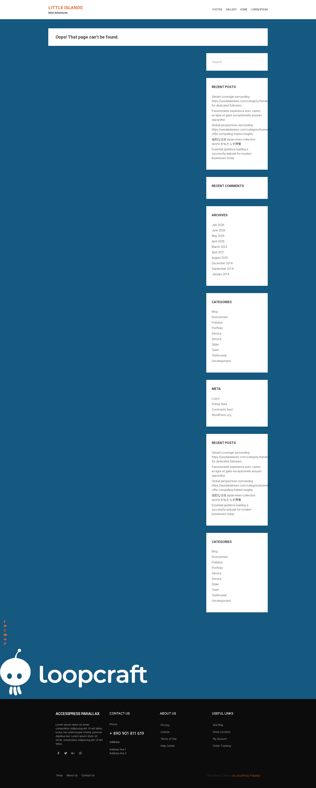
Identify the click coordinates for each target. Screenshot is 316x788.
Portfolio (217, 328)
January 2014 (220, 274)
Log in (215, 398)
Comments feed (222, 409)
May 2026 (218, 236)
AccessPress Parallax (246, 775)
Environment (220, 317)
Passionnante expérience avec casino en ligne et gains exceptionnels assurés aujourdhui (237, 115)
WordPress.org (221, 415)
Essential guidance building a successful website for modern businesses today (231, 154)
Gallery (231, 9)
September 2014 (223, 268)
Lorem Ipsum (259, 9)
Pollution (217, 322)
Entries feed (219, 404)
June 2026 (218, 230)
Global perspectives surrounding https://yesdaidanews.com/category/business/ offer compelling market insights (242, 129)
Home (243, 9)
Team (215, 350)
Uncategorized (221, 361)
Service (216, 333)
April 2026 (218, 241)
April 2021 (218, 252)
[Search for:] (237, 62)
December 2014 (222, 263)
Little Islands (65, 7)
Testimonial (219, 355)
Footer (217, 9)
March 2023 (219, 247)
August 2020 (220, 258)
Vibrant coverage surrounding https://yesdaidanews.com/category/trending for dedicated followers (241, 101)
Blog (215, 311)
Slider (215, 344)
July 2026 (218, 225)
